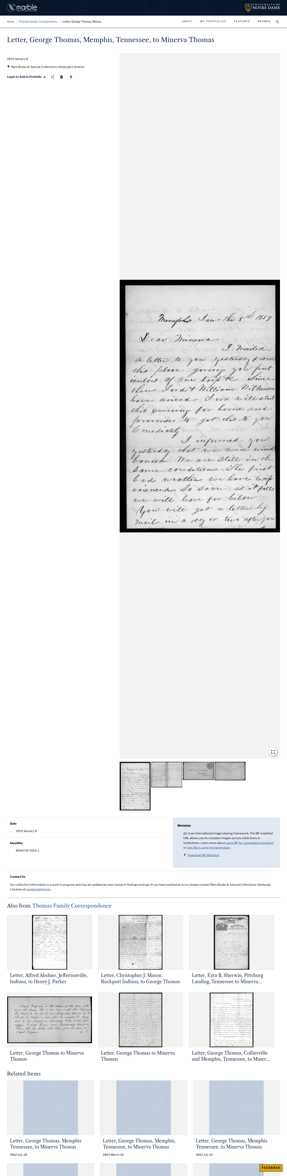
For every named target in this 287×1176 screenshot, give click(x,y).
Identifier (16, 843)
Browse (264, 21)
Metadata (184, 825)
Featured (242, 21)
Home (11, 21)
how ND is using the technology (208, 847)
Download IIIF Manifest (203, 855)
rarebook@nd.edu (38, 889)
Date (13, 823)
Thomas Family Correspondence (72, 906)
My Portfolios (213, 21)
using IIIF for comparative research (250, 843)
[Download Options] (71, 77)
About (187, 21)
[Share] (52, 77)
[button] (200, 406)
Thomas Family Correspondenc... (38, 21)
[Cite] (61, 77)
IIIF (185, 833)
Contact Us (17, 876)
